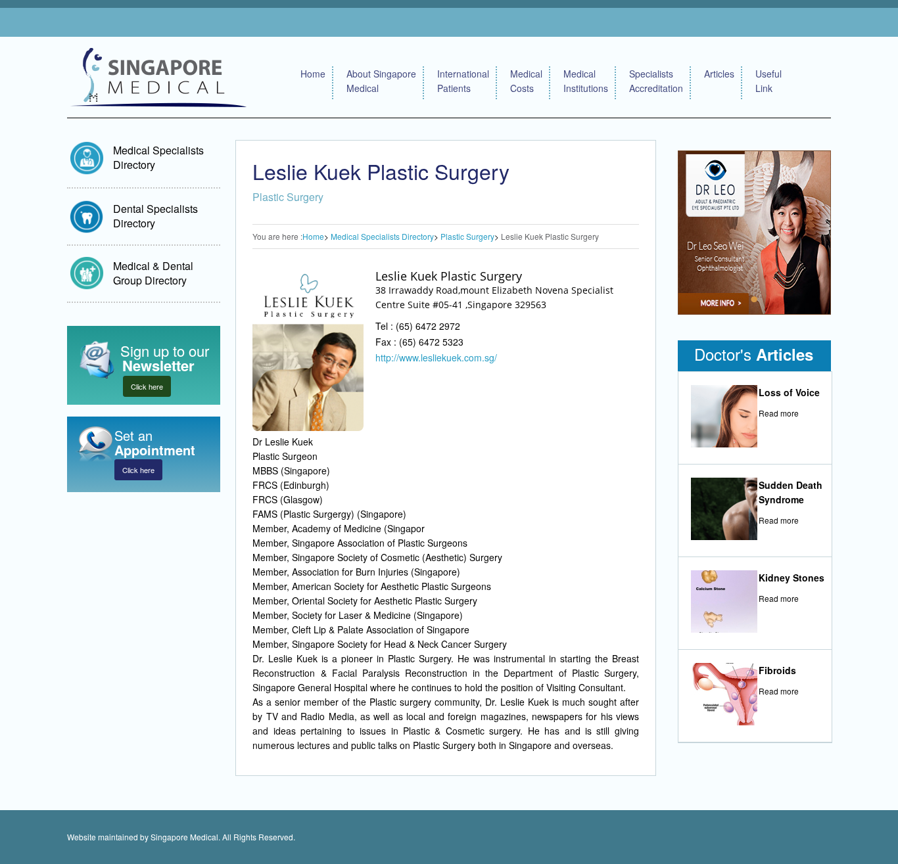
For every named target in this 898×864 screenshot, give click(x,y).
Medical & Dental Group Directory (153, 273)
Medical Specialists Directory (158, 157)
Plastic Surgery (467, 236)
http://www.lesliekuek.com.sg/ (436, 357)
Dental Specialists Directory (155, 216)
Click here (147, 386)
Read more (779, 413)
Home (312, 73)
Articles (719, 73)
